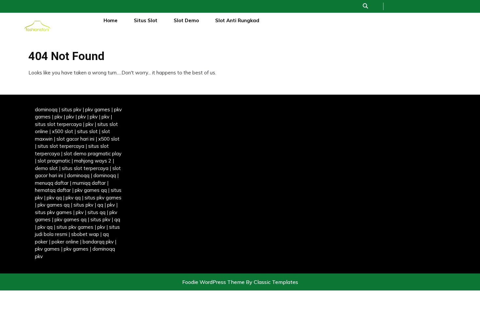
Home (111, 20)
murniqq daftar (89, 183)
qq (100, 205)
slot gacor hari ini (75, 139)
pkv (58, 117)
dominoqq (46, 109)
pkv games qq (91, 190)
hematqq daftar (53, 190)
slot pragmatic (54, 161)
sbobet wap (85, 234)
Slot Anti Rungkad (237, 20)
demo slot (46, 168)
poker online (65, 242)
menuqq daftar (52, 183)
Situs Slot (145, 20)
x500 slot (62, 131)
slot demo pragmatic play (92, 153)
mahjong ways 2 (92, 161)
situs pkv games (103, 198)
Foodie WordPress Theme (214, 282)
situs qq (96, 212)
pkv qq (54, 198)
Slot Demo (186, 20)
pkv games (97, 109)
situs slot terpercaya (58, 124)
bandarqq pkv (98, 242)
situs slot (87, 131)
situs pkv (71, 109)
